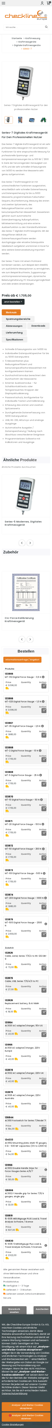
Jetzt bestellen (12, 301)
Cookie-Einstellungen (13, 1424)
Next (46, 119)
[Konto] (42, 3)
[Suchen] (46, 27)
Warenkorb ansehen (14, 1311)
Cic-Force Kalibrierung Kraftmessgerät (19, 620)
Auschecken (42, 1309)
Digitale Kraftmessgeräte (27, 45)
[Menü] (3, 3)
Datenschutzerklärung (14, 1393)
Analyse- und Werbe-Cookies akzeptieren (27, 1407)
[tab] (11, 312)
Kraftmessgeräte (27, 41)
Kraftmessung (32, 38)
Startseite (17, 38)
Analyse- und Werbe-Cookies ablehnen (27, 1417)
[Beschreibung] (42, 677)
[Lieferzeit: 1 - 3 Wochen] (7, 688)
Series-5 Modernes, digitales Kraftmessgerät (23, 523)
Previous (6, 119)
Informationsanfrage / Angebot (22, 659)
